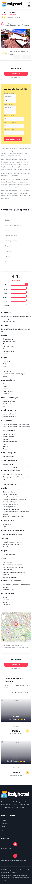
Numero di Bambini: (10, 122)
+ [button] (3, 615)
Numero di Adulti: (9, 115)
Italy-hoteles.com (6, 802)
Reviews (27, 57)
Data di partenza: (9, 104)
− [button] (3, 617)
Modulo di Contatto (7, 849)
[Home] (12, 4)
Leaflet (28, 641)
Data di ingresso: (9, 93)
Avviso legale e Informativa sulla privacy (14, 860)
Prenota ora (16, 73)
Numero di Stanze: (9, 129)
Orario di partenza (6, 687)
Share (17, 57)
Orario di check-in (9, 693)
